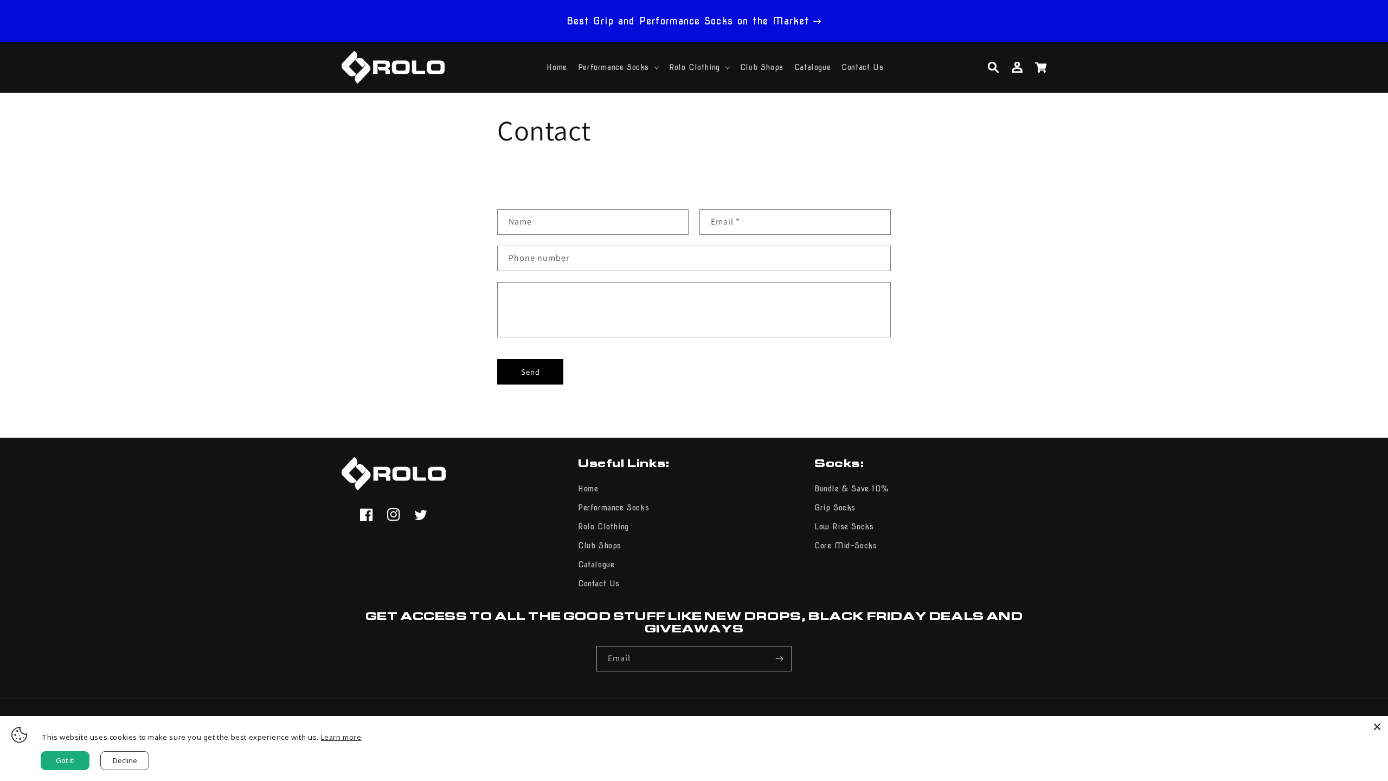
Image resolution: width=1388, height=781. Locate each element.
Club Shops (599, 545)
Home (588, 488)
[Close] (1377, 726)
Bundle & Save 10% (851, 488)
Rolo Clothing (603, 526)
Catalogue (596, 564)
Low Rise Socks (843, 526)
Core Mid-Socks (845, 545)
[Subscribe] (779, 658)
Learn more (341, 737)
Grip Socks (835, 507)
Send (530, 372)
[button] (618, 67)
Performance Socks (613, 507)
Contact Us (599, 583)
